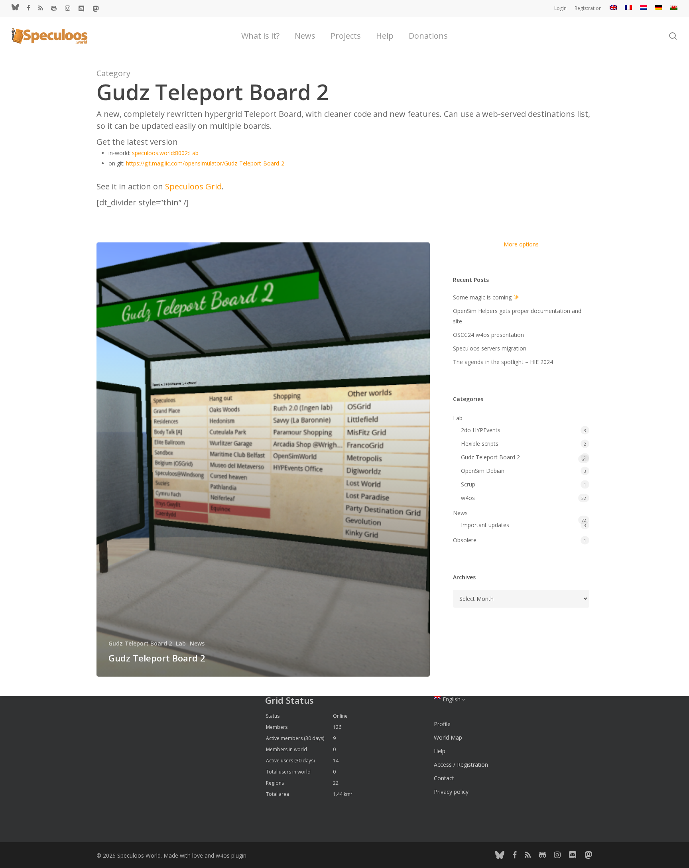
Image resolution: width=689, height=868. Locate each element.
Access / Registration (461, 764)
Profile (442, 724)
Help (439, 751)
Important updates (485, 525)
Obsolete (464, 540)
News (197, 643)
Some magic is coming (483, 297)
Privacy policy (451, 791)
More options (521, 244)
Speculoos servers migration (489, 348)
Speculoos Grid (193, 186)
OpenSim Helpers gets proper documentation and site (517, 316)
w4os (468, 498)
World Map (448, 737)
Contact (444, 778)
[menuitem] (613, 8)
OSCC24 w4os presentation (488, 335)
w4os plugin (231, 855)
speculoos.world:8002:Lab (165, 153)
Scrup (468, 484)
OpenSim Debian (482, 470)
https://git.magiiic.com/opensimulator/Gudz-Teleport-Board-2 (205, 163)
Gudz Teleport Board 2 (140, 643)
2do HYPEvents (480, 430)
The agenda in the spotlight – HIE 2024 (503, 362)
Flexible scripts (479, 443)
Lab (181, 643)
